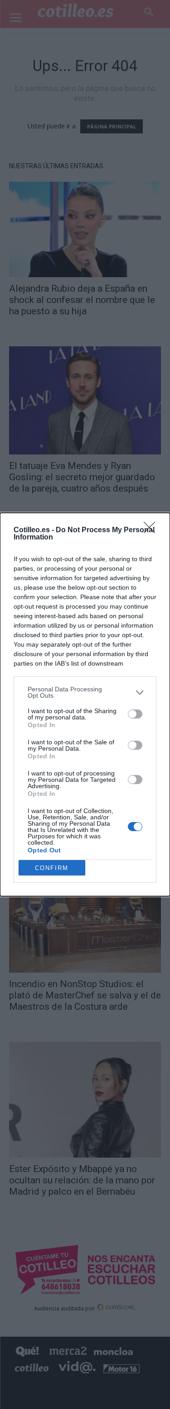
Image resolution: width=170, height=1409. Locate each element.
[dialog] (85, 704)
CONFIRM (51, 868)
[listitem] (85, 692)
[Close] (152, 530)
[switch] (135, 714)
